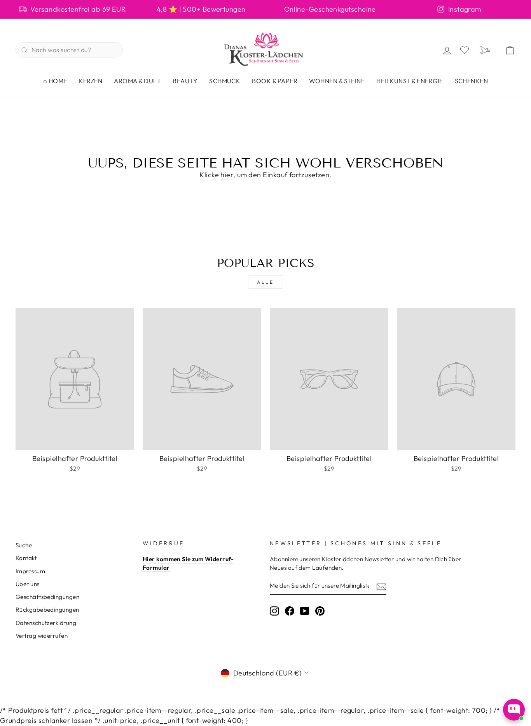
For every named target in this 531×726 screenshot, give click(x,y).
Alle (265, 282)
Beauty (185, 81)
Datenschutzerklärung (46, 623)
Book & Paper (274, 81)
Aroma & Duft (137, 81)
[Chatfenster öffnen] (514, 710)
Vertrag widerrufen (42, 635)
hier (226, 174)
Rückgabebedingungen (47, 609)
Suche (24, 545)
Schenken (471, 81)
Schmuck (224, 81)
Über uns (28, 584)
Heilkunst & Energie (409, 81)
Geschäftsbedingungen (47, 596)
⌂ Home (55, 81)
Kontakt (26, 558)
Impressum (30, 571)
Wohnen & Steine (337, 81)
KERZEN (91, 81)
